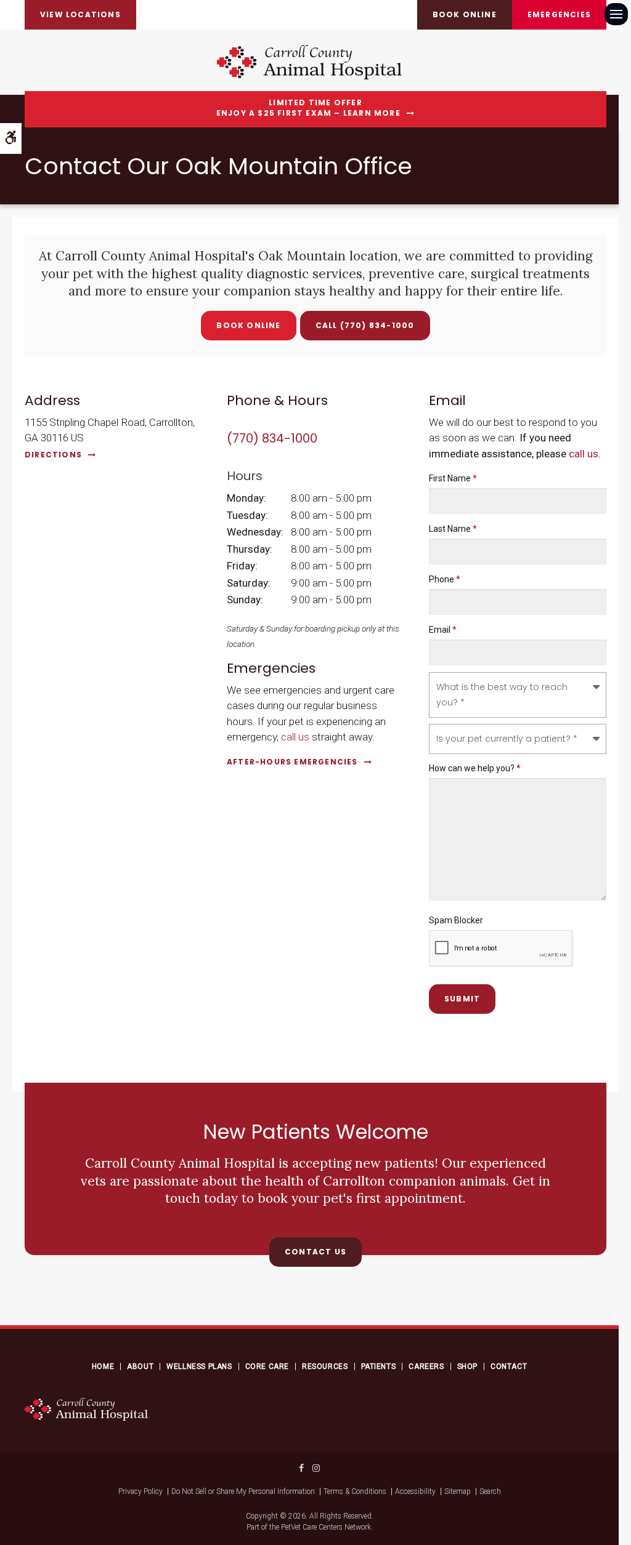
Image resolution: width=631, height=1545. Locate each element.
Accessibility (415, 1491)
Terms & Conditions (355, 1491)
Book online (465, 14)
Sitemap (457, 1491)
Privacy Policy (140, 1491)
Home (103, 1366)
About (140, 1366)
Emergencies (559, 14)
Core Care (267, 1366)
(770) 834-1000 (377, 325)
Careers (426, 1366)
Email (443, 630)
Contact (509, 1366)
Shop (467, 1366)
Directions (53, 454)
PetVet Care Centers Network (326, 1527)
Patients (378, 1366)
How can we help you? (475, 768)
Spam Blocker (456, 920)
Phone (444, 579)
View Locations (80, 14)
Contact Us (315, 1251)
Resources (325, 1366)
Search (490, 1491)
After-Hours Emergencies (292, 761)
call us (295, 737)
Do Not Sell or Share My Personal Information (243, 1491)
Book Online (248, 325)
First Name (453, 478)
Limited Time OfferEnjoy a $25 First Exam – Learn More (308, 108)
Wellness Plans (199, 1366)
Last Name (453, 529)
